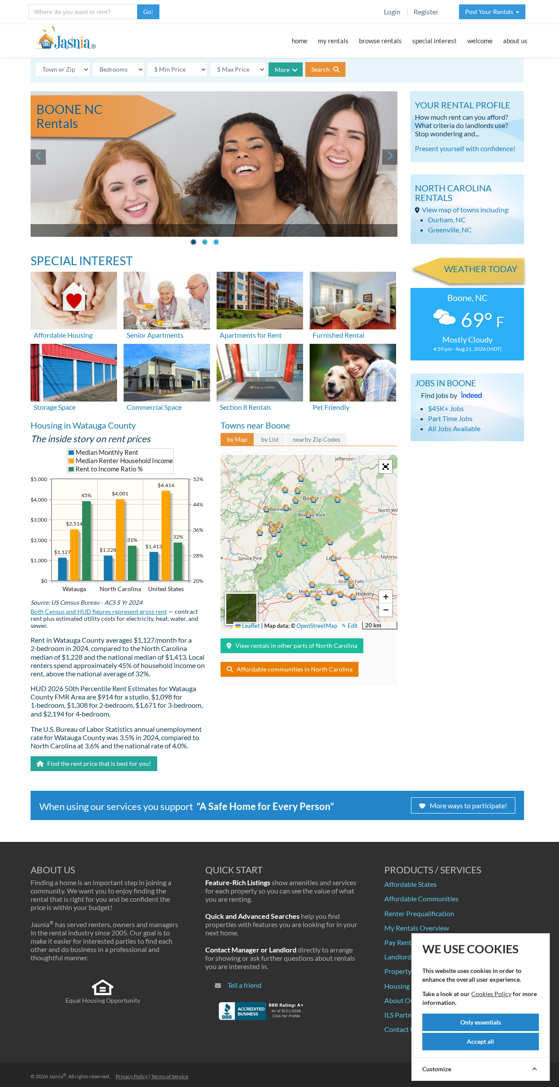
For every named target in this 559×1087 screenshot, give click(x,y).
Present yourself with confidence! (465, 148)
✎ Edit (350, 625)
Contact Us (401, 1029)
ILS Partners (402, 1015)
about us (515, 41)
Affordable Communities (421, 898)
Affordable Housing (63, 335)
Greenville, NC (450, 229)
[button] (313, 499)
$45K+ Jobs (446, 408)
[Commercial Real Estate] (167, 371)
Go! (148, 11)
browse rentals (380, 41)
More (282, 69)
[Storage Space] (74, 371)
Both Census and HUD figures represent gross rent (99, 611)
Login (392, 11)
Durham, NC (447, 219)
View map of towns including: (466, 209)
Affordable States (410, 884)
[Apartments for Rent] (260, 299)
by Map (237, 439)
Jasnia (57, 1076)
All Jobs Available (454, 428)
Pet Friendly (331, 407)
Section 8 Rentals (245, 407)
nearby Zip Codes (316, 439)
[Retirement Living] (167, 299)
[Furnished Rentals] (353, 299)
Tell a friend (245, 985)
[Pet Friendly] (353, 371)
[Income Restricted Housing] (74, 299)
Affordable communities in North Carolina (294, 669)
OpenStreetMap (317, 625)
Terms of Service (169, 1076)
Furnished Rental (338, 335)
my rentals (333, 41)
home (299, 41)
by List (270, 439)
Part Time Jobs (450, 418)
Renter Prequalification (419, 913)
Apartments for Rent (251, 335)
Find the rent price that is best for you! (98, 763)
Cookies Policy (491, 993)
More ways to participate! (468, 805)
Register (426, 11)
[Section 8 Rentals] (260, 371)
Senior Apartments (155, 335)
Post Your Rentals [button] (490, 11)
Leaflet (250, 625)
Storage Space (55, 407)
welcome (480, 41)
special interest (434, 41)
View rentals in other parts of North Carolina (296, 645)
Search (321, 69)
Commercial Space (154, 407)
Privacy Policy (132, 1076)
